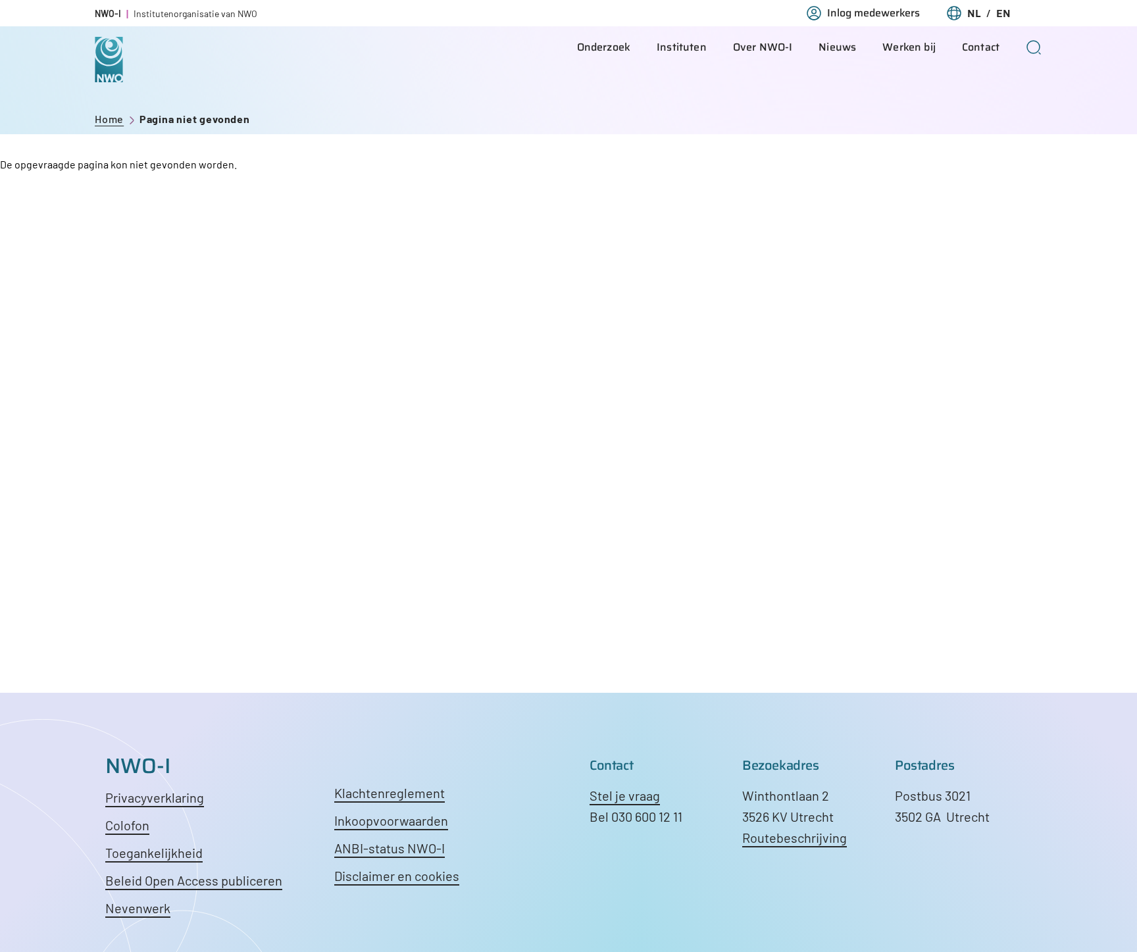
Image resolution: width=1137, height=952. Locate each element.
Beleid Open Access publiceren (193, 880)
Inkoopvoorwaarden (391, 820)
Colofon (127, 825)
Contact (980, 47)
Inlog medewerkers (873, 13)
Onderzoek (603, 47)
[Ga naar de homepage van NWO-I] (109, 72)
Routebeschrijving (794, 837)
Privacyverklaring (154, 797)
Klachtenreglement (389, 793)
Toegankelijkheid (154, 853)
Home (109, 119)
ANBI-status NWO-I (389, 848)
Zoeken (1034, 47)
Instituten (682, 47)
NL (974, 13)
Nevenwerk (137, 908)
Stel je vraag (625, 795)
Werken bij (909, 47)
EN (1003, 13)
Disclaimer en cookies (396, 876)
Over (763, 47)
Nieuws (837, 47)
